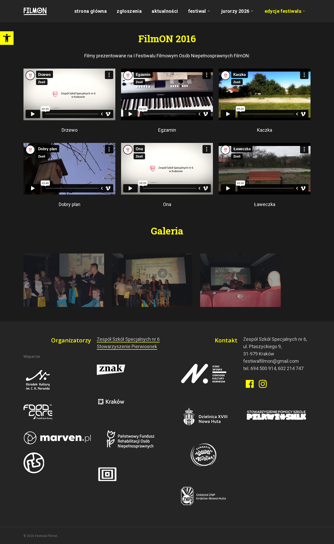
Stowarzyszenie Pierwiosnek (127, 346)
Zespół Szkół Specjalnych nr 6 (128, 339)
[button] (7, 38)
